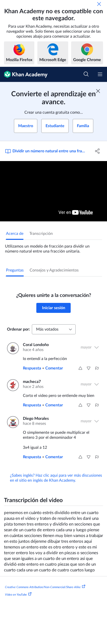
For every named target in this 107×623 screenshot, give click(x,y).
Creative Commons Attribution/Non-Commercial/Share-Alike (43, 587)
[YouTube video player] (53, 191)
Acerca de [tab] (14, 234)
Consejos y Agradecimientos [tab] (54, 270)
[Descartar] (99, 4)
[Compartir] (97, 151)
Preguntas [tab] (15, 270)
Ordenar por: (18, 329)
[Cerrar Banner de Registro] (98, 91)
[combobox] (54, 329)
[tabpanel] (53, 247)
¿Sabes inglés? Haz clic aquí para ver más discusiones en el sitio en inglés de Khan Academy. (56, 477)
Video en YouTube (16, 594)
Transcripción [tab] (41, 234)
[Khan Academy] (24, 74)
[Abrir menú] (100, 74)
